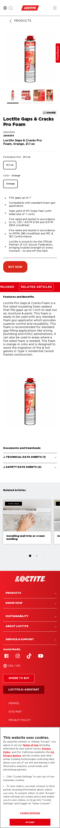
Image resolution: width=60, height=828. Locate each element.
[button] (15, 267)
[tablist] (30, 555)
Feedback (57, 53)
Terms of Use (31, 745)
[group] (30, 68)
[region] (30, 777)
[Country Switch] (5, 8)
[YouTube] (40, 656)
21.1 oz (9, 165)
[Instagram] (18, 656)
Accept (30, 822)
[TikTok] (29, 656)
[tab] (30, 556)
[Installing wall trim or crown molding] (27, 522)
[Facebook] (6, 656)
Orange (10, 184)
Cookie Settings (30, 813)
